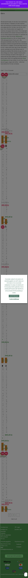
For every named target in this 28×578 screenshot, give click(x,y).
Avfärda (18, 5)
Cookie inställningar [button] (14, 299)
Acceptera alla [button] (14, 296)
